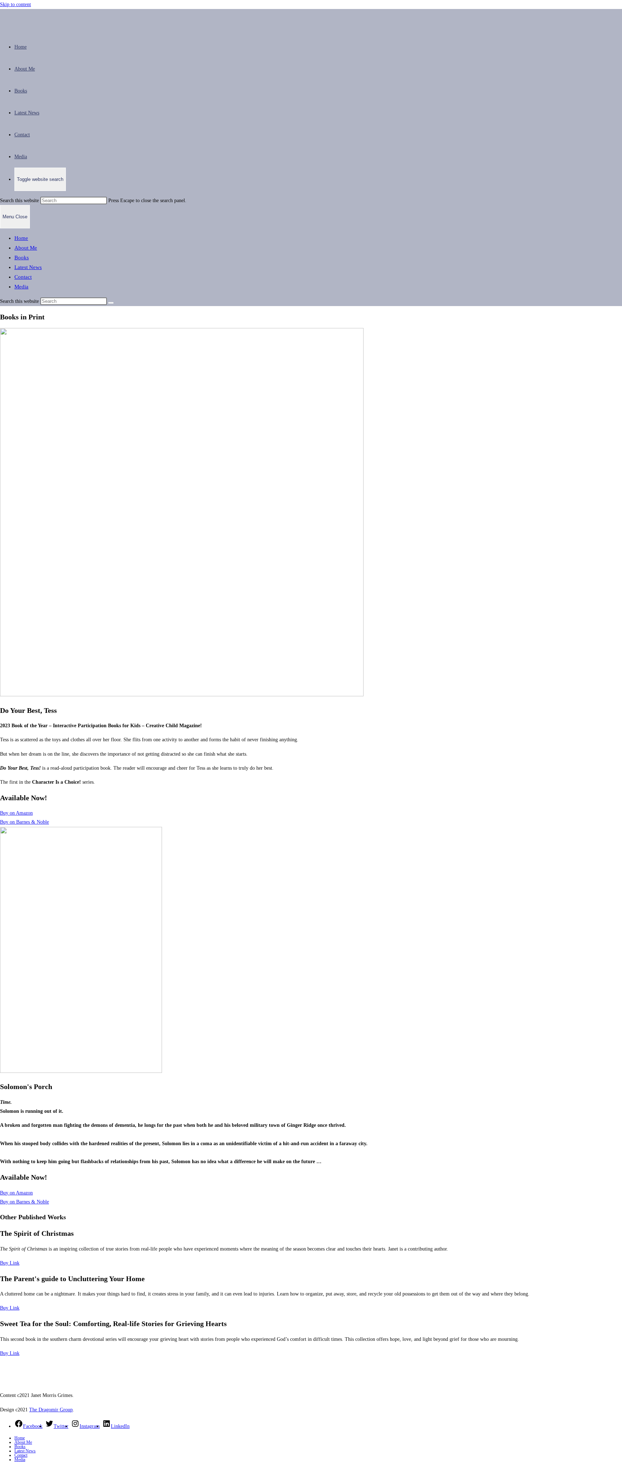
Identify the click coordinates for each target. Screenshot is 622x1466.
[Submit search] (110, 303)
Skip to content (15, 4)
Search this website (20, 200)
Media (21, 287)
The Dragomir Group (51, 1409)
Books (21, 257)
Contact (23, 277)
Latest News (28, 267)
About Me (25, 248)
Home (21, 238)
